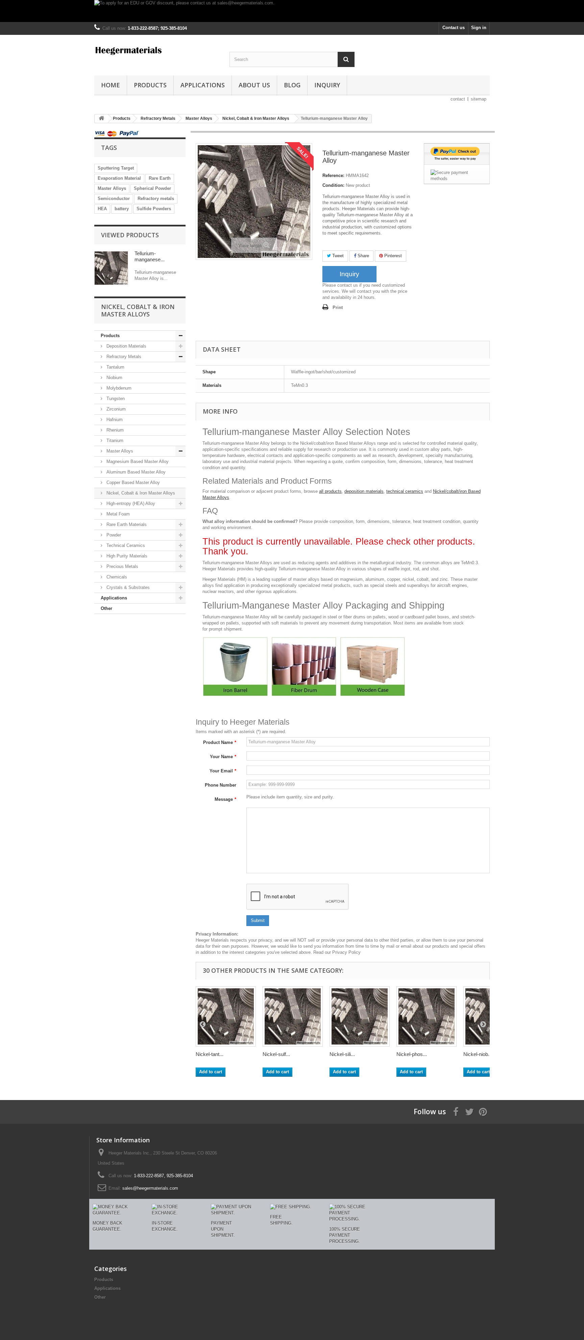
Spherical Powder (152, 188)
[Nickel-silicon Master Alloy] (360, 1016)
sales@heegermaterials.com (150, 1188)
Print (338, 307)
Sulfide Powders (154, 208)
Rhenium (114, 430)
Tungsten (115, 398)
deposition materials (364, 491)
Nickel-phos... (411, 1054)
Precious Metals (121, 566)
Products (150, 85)
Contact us (453, 27)
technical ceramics (404, 491)
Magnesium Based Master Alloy (137, 461)
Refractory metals (156, 198)
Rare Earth (160, 178)
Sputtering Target (116, 168)
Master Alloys (112, 188)
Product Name (219, 742)
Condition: (333, 185)
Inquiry (327, 85)
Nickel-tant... (209, 1054)
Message (225, 799)
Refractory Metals (123, 356)
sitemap (478, 99)
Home (110, 85)
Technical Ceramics (125, 545)
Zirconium (115, 409)
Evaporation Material (119, 178)
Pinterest (392, 255)
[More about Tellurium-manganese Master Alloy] (111, 268)
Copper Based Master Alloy (132, 482)
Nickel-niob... (477, 1054)
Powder (113, 534)
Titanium (114, 440)
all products (330, 491)
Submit (258, 920)
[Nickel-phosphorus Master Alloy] (426, 1016)
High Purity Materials (126, 555)
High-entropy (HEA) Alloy (130, 503)
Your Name (223, 756)
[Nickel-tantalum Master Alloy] (226, 1016)
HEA (102, 208)
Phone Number (220, 785)
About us (254, 85)
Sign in (478, 27)
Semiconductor (114, 198)
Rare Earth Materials (126, 524)
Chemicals (116, 576)
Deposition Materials (125, 346)
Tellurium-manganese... (150, 256)
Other (106, 608)
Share (362, 255)
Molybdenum (118, 388)
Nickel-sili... (342, 1054)
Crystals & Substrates (127, 587)
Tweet (337, 255)
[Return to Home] (101, 118)
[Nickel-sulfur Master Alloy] (293, 1016)
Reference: (333, 175)
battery (122, 208)
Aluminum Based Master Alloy (135, 472)
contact (458, 99)
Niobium (113, 377)
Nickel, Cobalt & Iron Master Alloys (140, 493)
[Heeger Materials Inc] (156, 50)
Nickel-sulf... (276, 1054)
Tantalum (114, 367)
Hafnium (114, 419)
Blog (292, 85)
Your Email (223, 770)
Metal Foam (117, 514)
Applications (202, 85)
